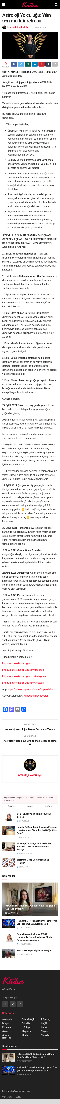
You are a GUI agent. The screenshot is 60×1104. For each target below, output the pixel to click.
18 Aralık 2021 (39, 27)
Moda (25, 1035)
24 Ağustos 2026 (12, 913)
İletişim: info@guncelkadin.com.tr (17, 1091)
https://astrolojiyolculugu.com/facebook (23, 669)
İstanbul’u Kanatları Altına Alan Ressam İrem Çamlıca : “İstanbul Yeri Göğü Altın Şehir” (37, 830)
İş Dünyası (27, 1027)
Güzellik (26, 1023)
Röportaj (45, 1019)
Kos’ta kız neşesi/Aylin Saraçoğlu (34, 950)
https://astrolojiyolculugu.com (18, 663)
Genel (5, 1031)
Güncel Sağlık (29, 1019)
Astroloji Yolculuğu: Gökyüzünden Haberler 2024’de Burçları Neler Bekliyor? (34, 846)
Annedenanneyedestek (36, 695)
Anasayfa (7, 1019)
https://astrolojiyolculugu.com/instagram (24, 676)
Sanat (44, 1027)
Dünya (5, 1023)
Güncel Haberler (6, 1036)
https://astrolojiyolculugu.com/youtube (23, 682)
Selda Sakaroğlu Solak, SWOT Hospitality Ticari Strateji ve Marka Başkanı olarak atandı (34, 937)
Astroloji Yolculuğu (19, 27)
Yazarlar (45, 1035)
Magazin (26, 1031)
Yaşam (44, 1031)
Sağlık (44, 1023)
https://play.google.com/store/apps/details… (32, 689)
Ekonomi (6, 1027)
